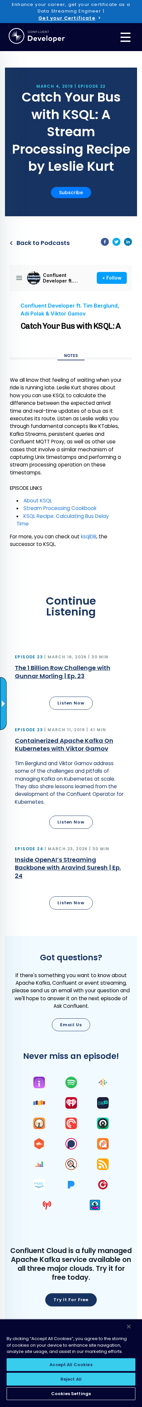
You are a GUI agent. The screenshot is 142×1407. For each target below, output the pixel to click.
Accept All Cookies (71, 1365)
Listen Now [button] (71, 703)
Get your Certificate (66, 18)
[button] (71, 683)
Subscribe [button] (71, 192)
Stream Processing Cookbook (59, 508)
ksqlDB (88, 536)
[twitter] (116, 243)
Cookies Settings (71, 1394)
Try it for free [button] (71, 1300)
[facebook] (105, 243)
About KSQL (37, 500)
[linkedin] (128, 243)
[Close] (129, 1327)
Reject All (71, 1379)
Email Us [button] (71, 1025)
